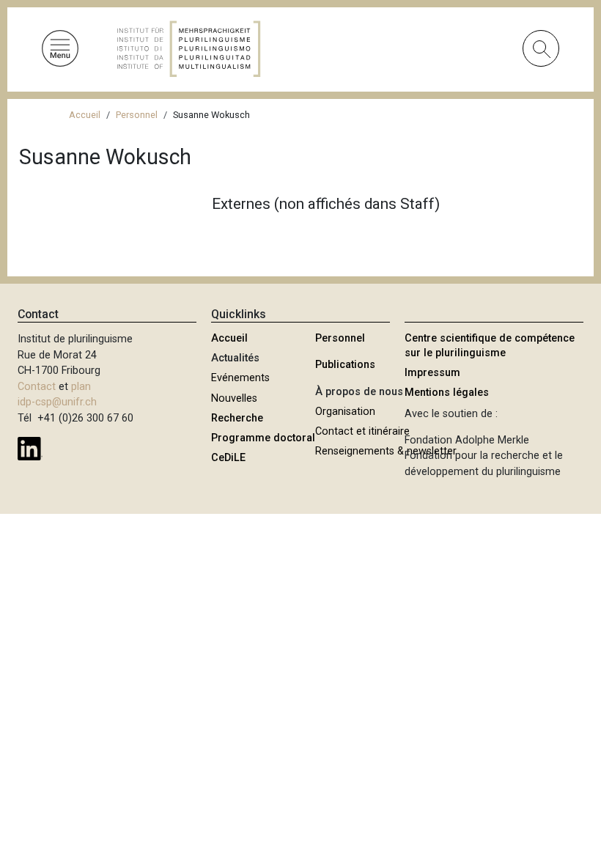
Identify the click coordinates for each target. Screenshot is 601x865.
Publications (345, 364)
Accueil (84, 114)
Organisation (345, 411)
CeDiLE (228, 458)
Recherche (237, 418)
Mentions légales (447, 392)
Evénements (240, 378)
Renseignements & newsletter (386, 451)
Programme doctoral (263, 438)
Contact (37, 386)
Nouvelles (234, 398)
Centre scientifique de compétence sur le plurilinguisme (490, 345)
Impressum (432, 373)
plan (81, 386)
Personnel (137, 114)
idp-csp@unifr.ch (57, 402)
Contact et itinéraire (362, 431)
